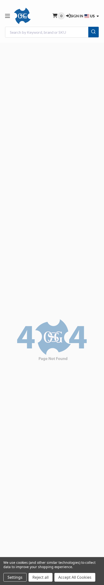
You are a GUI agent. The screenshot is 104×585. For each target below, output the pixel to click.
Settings (14, 577)
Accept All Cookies (74, 577)
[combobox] (52, 32)
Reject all (40, 577)
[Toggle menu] (7, 15)
